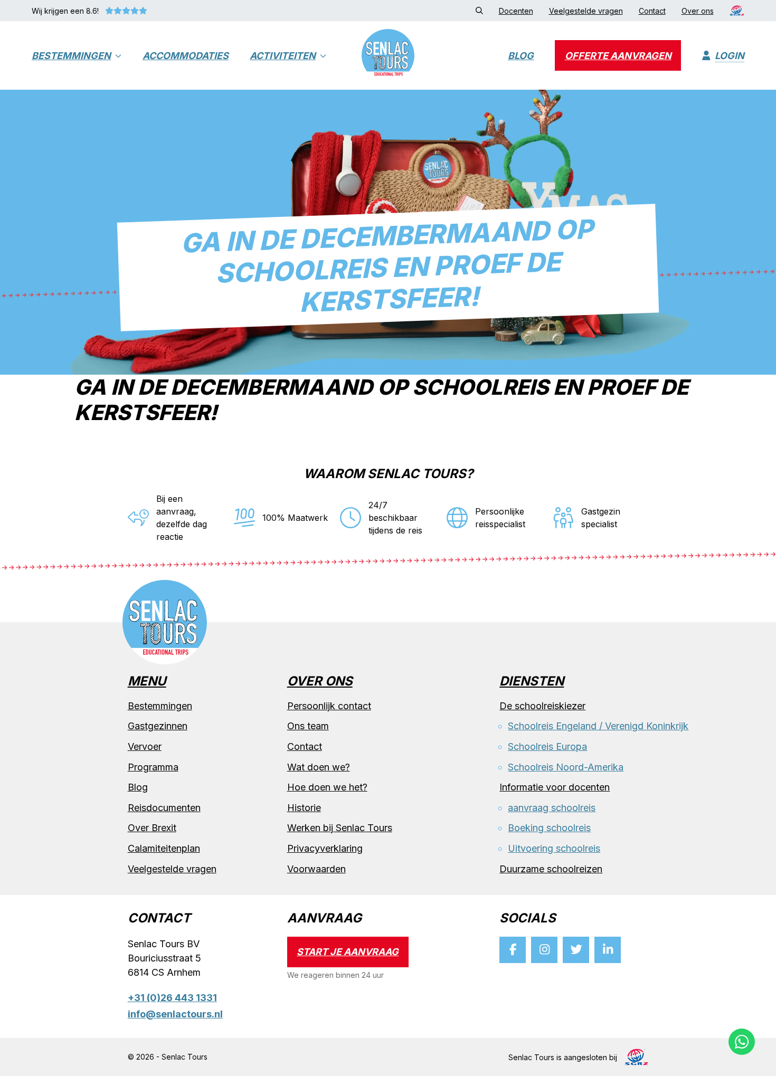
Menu (147, 682)
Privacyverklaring (325, 848)
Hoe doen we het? (327, 787)
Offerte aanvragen (618, 55)
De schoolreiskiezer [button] (542, 705)
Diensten (531, 682)
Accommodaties (186, 55)
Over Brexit (152, 827)
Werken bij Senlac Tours (339, 827)
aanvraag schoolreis (551, 807)
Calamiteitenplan (164, 848)
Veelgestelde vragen (172, 868)
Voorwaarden (316, 868)
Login (729, 55)
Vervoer (145, 746)
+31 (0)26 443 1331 (172, 997)
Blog (521, 55)
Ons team (308, 725)
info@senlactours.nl (175, 1014)
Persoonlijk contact (329, 705)
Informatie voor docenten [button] (554, 787)
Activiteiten (283, 55)
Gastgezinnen (157, 725)
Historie (304, 807)
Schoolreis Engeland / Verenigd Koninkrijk (598, 725)
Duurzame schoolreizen (550, 868)
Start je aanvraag (348, 951)
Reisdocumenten (164, 807)
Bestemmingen (71, 55)
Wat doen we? (318, 767)
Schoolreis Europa (547, 746)
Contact (304, 746)
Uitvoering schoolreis (554, 848)
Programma (153, 767)
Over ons (320, 682)
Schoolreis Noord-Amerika (565, 767)
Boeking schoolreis (549, 827)
